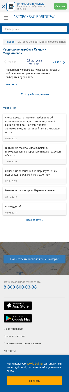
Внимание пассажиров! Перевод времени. (30, 190)
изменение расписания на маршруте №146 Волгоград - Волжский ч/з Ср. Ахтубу (31, 172)
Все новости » (34, 220)
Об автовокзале (13, 328)
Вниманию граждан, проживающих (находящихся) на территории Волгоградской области (33, 151)
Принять (34, 380)
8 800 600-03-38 (20, 287)
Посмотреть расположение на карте (34, 259)
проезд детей (13, 206)
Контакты (11, 84)
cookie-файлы (34, 363)
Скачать (60, 6)
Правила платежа (14, 336)
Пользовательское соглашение (22, 343)
